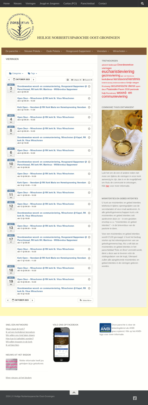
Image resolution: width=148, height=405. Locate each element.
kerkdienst (107, 79)
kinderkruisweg (107, 83)
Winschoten (119, 51)
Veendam (102, 51)
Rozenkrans (111, 93)
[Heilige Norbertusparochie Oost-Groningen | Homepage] (20, 27)
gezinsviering (111, 75)
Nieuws (18, 3)
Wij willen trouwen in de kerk (19, 341)
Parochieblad (88, 3)
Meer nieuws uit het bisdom (19, 377)
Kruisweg (106, 86)
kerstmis (134, 79)
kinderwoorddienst (119, 83)
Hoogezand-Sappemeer (78, 51)
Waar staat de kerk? (15, 329)
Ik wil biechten (12, 345)
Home (6, 3)
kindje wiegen (132, 82)
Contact (103, 3)
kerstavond (121, 79)
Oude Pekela (53, 51)
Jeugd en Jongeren (49, 3)
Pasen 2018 (124, 89)
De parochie (12, 51)
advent (105, 65)
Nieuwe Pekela (32, 51)
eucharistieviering (118, 71)
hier (107, 186)
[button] (85, 300)
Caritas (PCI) (70, 3)
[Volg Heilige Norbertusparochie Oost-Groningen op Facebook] (61, 361)
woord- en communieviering (117, 94)
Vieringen (31, 3)
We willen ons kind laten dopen (20, 335)
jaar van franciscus (127, 76)
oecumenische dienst (123, 86)
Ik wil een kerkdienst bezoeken (20, 332)
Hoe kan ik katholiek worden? (20, 338)
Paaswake (112, 89)
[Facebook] (135, 398)
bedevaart (113, 65)
